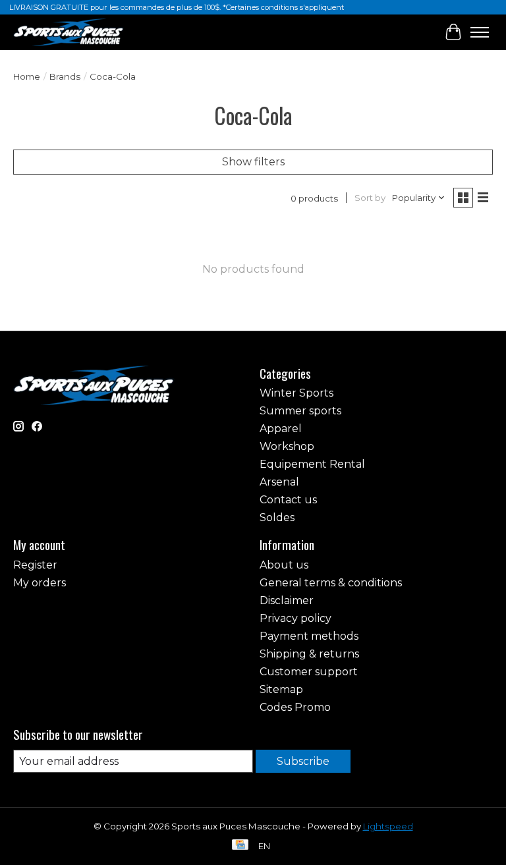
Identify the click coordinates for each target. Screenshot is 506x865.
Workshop (287, 446)
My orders (39, 582)
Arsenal (279, 482)
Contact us (288, 499)
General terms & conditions (331, 582)
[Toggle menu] (479, 32)
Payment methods (309, 636)
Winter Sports (296, 393)
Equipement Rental (312, 464)
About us (284, 565)
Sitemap (281, 689)
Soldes (277, 517)
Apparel (281, 428)
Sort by (369, 197)
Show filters (253, 161)
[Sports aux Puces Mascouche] (68, 31)
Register (35, 565)
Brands (64, 76)
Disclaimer (287, 600)
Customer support (309, 671)
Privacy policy (295, 618)
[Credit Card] (240, 845)
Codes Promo (295, 707)
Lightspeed (388, 826)
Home (26, 76)
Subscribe (303, 761)
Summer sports (300, 411)
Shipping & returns (309, 654)
